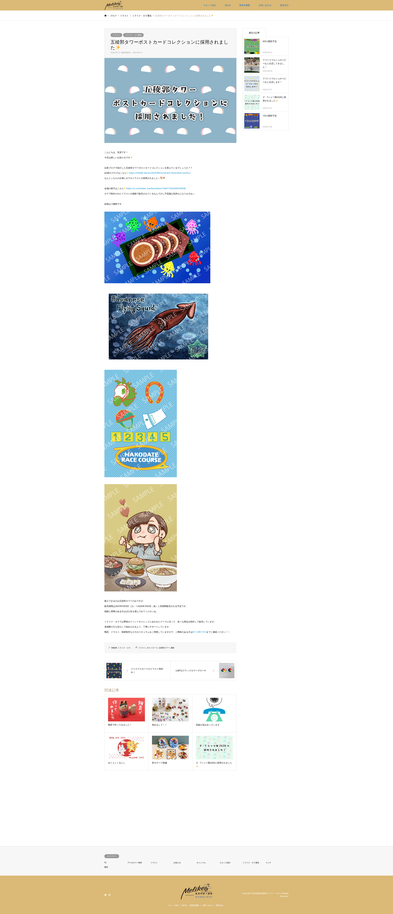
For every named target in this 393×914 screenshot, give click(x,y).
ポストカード (152, 647)
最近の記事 (254, 32)
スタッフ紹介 (209, 5)
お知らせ (177, 862)
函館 (172, 647)
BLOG (228, 5)
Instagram (109, 895)
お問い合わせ (265, 5)
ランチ (268, 862)
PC (105, 862)
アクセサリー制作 (134, 862)
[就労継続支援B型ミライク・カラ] (113, 5)
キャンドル (201, 862)
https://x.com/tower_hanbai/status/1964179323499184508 (156, 188)
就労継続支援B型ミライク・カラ (266, 893)
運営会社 (284, 5)
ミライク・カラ (124, 647)
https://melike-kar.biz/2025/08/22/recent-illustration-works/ (159, 172)
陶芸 (106, 867)
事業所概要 (244, 5)
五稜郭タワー (164, 647)
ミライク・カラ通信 (133, 35)
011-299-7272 (199, 631)
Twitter (105, 895)
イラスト (116, 35)
